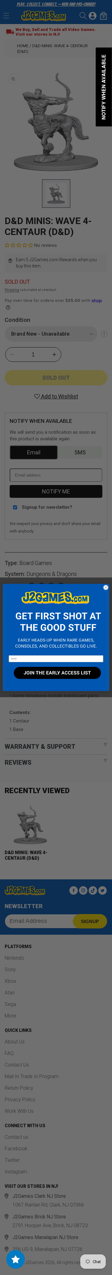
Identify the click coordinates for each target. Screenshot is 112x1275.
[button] (56, 619)
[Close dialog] (105, 587)
